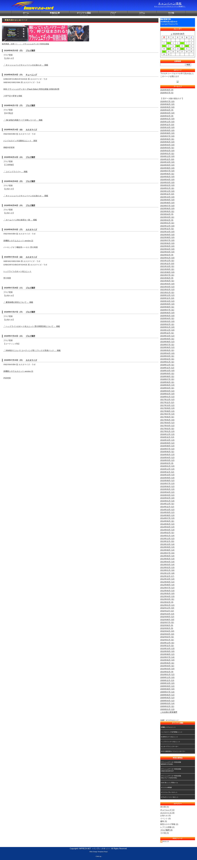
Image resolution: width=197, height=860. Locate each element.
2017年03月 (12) (167, 426)
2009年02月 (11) (167, 706)
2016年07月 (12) (167, 449)
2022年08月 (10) (167, 237)
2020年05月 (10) (167, 316)
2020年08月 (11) (167, 307)
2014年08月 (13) (167, 515)
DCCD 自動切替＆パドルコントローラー (173, 751)
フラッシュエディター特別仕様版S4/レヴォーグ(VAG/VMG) (171, 777)
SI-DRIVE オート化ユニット (169, 737)
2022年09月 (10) (167, 234)
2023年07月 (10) (167, 206)
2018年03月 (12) (167, 391)
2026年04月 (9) (166, 110)
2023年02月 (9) (166, 220)
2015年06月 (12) (167, 486)
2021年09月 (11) (167, 269)
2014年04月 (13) (167, 527)
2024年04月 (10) (167, 179)
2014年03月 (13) (167, 530)
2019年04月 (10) (167, 353)
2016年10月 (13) (167, 440)
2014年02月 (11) (167, 533)
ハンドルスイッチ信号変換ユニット (171, 732)
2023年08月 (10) (167, 203)
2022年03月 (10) (167, 252)
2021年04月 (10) (167, 284)
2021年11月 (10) (167, 263)
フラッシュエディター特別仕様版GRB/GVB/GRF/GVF (171, 770)
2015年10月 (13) (167, 475)
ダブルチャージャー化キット (169, 797)
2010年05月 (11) (167, 663)
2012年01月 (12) (167, 605)
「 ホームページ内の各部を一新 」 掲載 (20, 220)
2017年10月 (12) (167, 405)
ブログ (113, 14)
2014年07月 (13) (167, 518)
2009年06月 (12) (167, 695)
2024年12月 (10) (167, 156)
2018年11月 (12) (167, 368)
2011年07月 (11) (167, 622)
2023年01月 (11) (167, 223)
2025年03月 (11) (167, 148)
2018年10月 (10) (167, 370)
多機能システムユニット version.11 (18, 241)
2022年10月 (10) (167, 232)
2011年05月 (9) (166, 628)
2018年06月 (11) (167, 382)
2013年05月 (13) (167, 559)
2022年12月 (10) (167, 226)
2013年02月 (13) (167, 567)
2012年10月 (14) (167, 579)
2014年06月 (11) (167, 521)
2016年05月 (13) (167, 454)
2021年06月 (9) (166, 278)
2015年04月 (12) (167, 492)
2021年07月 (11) (167, 275)
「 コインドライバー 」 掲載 (15, 172)
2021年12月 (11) (167, 260)
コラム (142, 14)
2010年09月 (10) (167, 651)
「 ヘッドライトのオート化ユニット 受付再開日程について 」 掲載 (31, 326)
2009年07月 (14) (167, 692)
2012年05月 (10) (167, 593)
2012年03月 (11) (167, 599)
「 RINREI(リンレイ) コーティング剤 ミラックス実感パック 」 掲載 (32, 350)
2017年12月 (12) (167, 399)
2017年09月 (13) (167, 408)
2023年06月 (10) (167, 208)
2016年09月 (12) (167, 443)
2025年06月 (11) (167, 139)
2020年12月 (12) (167, 295)
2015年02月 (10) (167, 498)
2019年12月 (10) (167, 330)
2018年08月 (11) (167, 376)
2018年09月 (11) (167, 373)
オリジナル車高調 (166, 787)
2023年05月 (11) (167, 211)
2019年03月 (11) (167, 356)
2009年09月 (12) (167, 686)
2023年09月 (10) (167, 200)
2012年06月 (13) (167, 591)
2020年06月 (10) (167, 313)
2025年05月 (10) (167, 142)
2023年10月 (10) (167, 197)
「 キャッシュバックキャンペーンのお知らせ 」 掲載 (25, 65)
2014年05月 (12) (167, 524)
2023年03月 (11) (167, 217)
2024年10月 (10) (167, 162)
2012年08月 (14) (167, 585)
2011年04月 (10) (167, 631)
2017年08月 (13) (167, 411)
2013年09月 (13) (167, 547)
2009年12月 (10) (167, 677)
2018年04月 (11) (167, 388)
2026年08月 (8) (166, 90)
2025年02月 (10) (167, 150)
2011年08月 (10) (167, 619)
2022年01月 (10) (167, 258)
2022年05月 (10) (167, 246)
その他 (171, 14)
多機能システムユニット (168, 727)
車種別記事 (55, 14)
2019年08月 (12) (167, 342)
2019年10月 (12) (167, 336)
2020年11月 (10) (167, 298)
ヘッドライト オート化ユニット (170, 741)
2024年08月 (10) (167, 168)
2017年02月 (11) (167, 428)
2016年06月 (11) (167, 451)
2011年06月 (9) (166, 625)
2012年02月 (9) (166, 602)
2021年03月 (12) (167, 287)
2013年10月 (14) (167, 544)
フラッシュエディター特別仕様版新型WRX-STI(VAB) (171, 763)
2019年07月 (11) (167, 344)
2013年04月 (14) (167, 562)
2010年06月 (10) (167, 660)
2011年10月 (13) (167, 614)
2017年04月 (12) (167, 423)
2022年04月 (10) (167, 249)
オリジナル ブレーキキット (169, 792)
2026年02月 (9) (166, 116)
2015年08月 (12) (167, 480)
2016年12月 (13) (167, 434)
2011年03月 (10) (167, 634)
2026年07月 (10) (167, 101)
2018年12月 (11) (167, 365)
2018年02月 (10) (167, 394)
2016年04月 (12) (167, 457)
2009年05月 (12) (167, 698)
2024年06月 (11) (167, 174)
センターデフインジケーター (169, 746)
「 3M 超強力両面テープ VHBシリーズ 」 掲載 (22, 120)
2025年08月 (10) (167, 133)
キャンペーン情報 (170, 4)
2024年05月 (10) (167, 176)
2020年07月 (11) (167, 310)
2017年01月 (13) (167, 431)
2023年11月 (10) (167, 194)
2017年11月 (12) (167, 402)
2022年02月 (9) (166, 255)
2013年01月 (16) (167, 570)
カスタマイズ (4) (167, 813)
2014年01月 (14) (167, 535)
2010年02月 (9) (166, 672)
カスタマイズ (31, 129)
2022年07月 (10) (167, 240)
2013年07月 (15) (167, 553)
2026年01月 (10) (167, 119)
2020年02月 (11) (167, 324)
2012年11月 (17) (167, 576)
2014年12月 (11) (167, 504)
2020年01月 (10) (167, 327)
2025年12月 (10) (167, 122)
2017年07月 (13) (167, 414)
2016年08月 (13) (167, 446)
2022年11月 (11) (167, 229)
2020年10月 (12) (167, 301)
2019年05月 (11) (167, 350)
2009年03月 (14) (167, 703)
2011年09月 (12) (167, 617)
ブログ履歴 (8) (166, 830)
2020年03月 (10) (167, 321)
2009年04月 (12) (167, 701)
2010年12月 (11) (167, 643)
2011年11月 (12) (167, 611)
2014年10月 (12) (167, 509)
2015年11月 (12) (167, 472)
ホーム (26, 14)
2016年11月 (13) (167, 437)
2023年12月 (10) (167, 191)
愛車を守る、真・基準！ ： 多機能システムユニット (24, 44)
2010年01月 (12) (167, 674)
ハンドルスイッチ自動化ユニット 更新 (20, 141)
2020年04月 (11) (167, 318)
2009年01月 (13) (167, 709)
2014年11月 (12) (167, 507)
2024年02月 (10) (167, 185)
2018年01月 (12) (167, 397)
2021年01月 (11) (167, 292)
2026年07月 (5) (166, 93)
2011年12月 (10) (167, 608)
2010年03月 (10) (167, 669)
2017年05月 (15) (167, 420)
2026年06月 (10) (167, 104)
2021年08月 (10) (167, 272)
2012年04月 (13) (167, 596)
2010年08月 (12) (167, 654)
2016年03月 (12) (167, 460)
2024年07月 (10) (167, 171)
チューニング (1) (167, 810)
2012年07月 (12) (167, 588)
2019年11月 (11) (167, 333)
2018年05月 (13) (167, 385)
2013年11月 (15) (167, 541)
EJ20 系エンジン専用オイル (169, 782)
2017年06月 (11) (167, 417)
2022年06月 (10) (167, 243)
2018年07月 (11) (167, 379)
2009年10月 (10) (167, 683)
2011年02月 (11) (167, 637)
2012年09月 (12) (167, 582)
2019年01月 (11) (167, 362)
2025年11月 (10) (167, 125)
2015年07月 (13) (167, 483)
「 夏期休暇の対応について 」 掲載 (18, 302)
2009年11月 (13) (167, 680)
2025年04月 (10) (167, 145)
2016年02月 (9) (166, 463)
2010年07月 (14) (167, 657)
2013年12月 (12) (167, 538)
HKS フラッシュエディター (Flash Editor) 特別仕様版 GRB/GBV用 (31, 89)
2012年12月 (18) (167, 573)
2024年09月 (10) (167, 165)
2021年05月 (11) (167, 281)
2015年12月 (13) (167, 469)
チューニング (31, 75)
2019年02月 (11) (167, 359)
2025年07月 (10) (167, 136)
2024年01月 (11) (167, 188)
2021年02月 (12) (167, 289)
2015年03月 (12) (167, 495)
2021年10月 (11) (167, 266)
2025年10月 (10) (167, 127)
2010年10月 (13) (167, 648)
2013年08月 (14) (167, 550)
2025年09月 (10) (167, 130)
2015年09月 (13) (167, 478)
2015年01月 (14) (167, 501)
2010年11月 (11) (167, 645)
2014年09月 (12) (167, 512)
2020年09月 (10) (167, 304)
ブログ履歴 (30, 50)
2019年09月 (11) (167, 339)
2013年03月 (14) (167, 564)
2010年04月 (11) (167, 666)
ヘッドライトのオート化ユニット (17, 271)
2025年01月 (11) (167, 153)
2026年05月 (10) (167, 107)
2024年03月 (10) (167, 182)
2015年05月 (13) (167, 489)
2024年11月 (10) (167, 159)
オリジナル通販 (84, 14)
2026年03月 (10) (167, 113)
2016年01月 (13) (167, 466)
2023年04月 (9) (166, 214)
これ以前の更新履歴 (168, 712)
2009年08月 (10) (167, 689)
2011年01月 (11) (167, 640)
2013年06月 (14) (167, 556)
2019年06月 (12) (167, 347)
